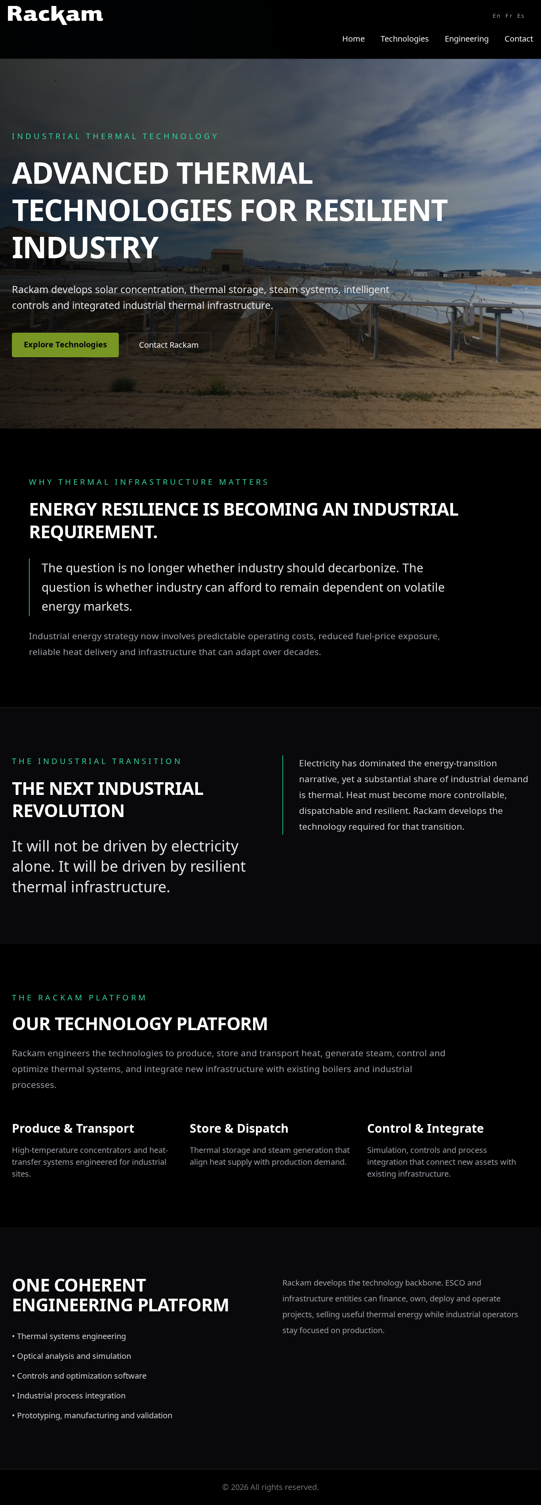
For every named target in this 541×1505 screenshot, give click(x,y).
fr (509, 15)
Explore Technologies (65, 344)
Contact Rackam (169, 344)
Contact (519, 38)
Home (353, 38)
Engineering (467, 38)
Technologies (405, 38)
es (521, 15)
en (497, 15)
